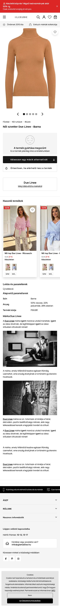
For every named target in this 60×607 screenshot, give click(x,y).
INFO (53, 590)
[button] (57, 6)
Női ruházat (17, 121)
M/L (13, 274)
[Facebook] (6, 559)
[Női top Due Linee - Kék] (14, 267)
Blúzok (28, 121)
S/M (7, 274)
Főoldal (6, 121)
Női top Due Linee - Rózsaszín (18, 253)
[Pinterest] (12, 559)
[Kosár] (55, 17)
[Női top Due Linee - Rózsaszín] (8, 267)
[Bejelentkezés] (44, 17)
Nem (30, 595)
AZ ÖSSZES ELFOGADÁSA (29, 601)
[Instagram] (18, 559)
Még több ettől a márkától (30, 186)
